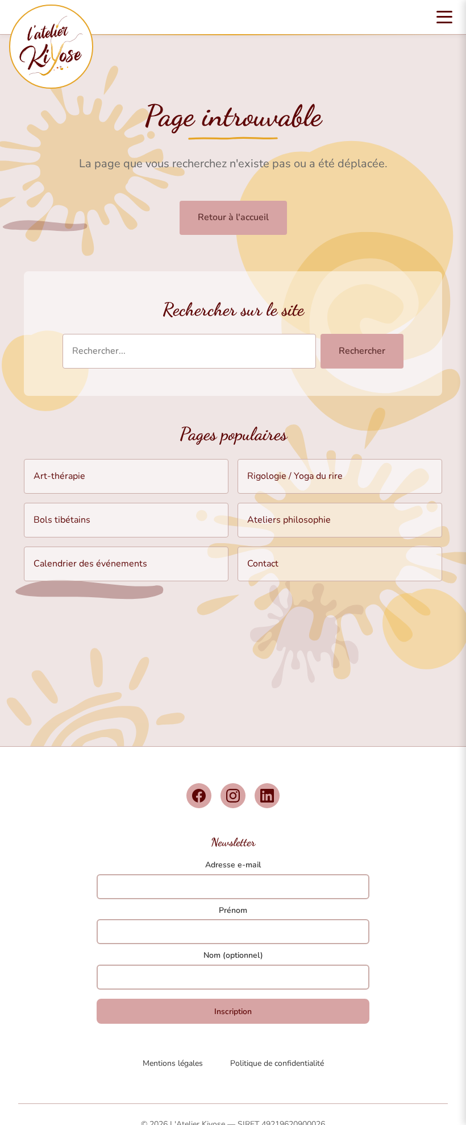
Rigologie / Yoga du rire (295, 476)
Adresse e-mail (233, 864)
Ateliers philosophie (289, 520)
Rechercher (362, 351)
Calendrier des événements (90, 563)
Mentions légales (173, 1063)
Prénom (233, 910)
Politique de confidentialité (277, 1063)
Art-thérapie (59, 476)
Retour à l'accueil (233, 217)
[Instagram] (233, 795)
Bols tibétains (62, 520)
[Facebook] (198, 795)
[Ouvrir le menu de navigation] (444, 17)
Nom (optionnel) (233, 955)
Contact (262, 563)
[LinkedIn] (267, 795)
